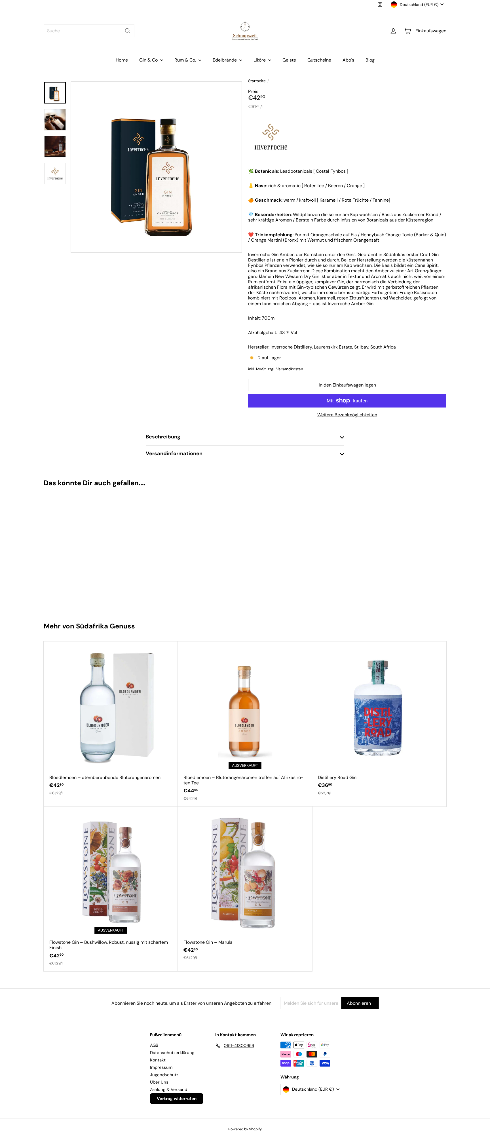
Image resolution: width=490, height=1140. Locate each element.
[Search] (127, 30)
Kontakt (158, 1060)
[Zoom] (156, 167)
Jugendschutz (164, 1075)
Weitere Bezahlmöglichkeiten (347, 414)
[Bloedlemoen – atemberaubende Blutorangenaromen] (111, 721)
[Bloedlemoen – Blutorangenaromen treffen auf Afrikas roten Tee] (245, 723)
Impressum (161, 1067)
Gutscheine (319, 60)
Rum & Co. (185, 60)
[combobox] (89, 30)
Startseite (257, 81)
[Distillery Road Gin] (379, 721)
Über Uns (159, 1082)
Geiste (289, 60)
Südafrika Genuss (105, 626)
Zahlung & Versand (168, 1089)
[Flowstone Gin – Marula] (245, 886)
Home (122, 60)
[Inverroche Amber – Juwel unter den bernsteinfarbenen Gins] (77, 552)
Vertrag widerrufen (177, 1098)
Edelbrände (225, 60)
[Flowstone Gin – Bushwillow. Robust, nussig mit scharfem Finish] (111, 889)
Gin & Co (149, 60)
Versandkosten (289, 369)
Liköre (260, 60)
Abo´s (348, 60)
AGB (154, 1045)
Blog (370, 60)
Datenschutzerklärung (172, 1052)
